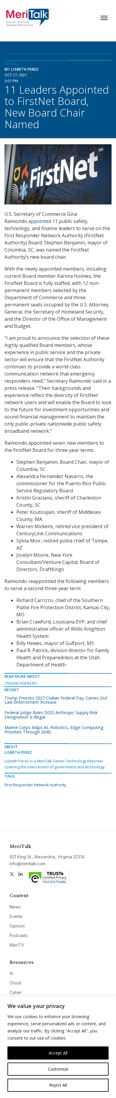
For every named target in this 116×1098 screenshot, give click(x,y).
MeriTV (17, 944)
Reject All (58, 1085)
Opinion (17, 925)
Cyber (16, 992)
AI (11, 973)
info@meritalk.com (28, 863)
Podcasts (19, 935)
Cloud (15, 982)
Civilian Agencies (20, 683)
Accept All (58, 1053)
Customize (58, 1069)
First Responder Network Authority (35, 784)
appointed (39, 221)
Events (16, 916)
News (15, 906)
